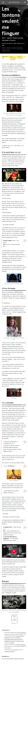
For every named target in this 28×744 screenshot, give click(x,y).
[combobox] (25, 2)
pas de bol (14, 48)
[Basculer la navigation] (3, 2)
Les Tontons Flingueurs (21, 644)
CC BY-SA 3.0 (18, 637)
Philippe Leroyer (20, 641)
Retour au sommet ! (14, 619)
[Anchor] (21, 75)
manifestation (19, 48)
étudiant (4, 50)
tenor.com (16, 649)
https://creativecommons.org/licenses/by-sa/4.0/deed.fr (13, 658)
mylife (4, 48)
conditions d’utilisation (9, 651)
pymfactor (8, 48)
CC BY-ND (12, 643)
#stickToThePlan (18, 292)
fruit (8, 50)
